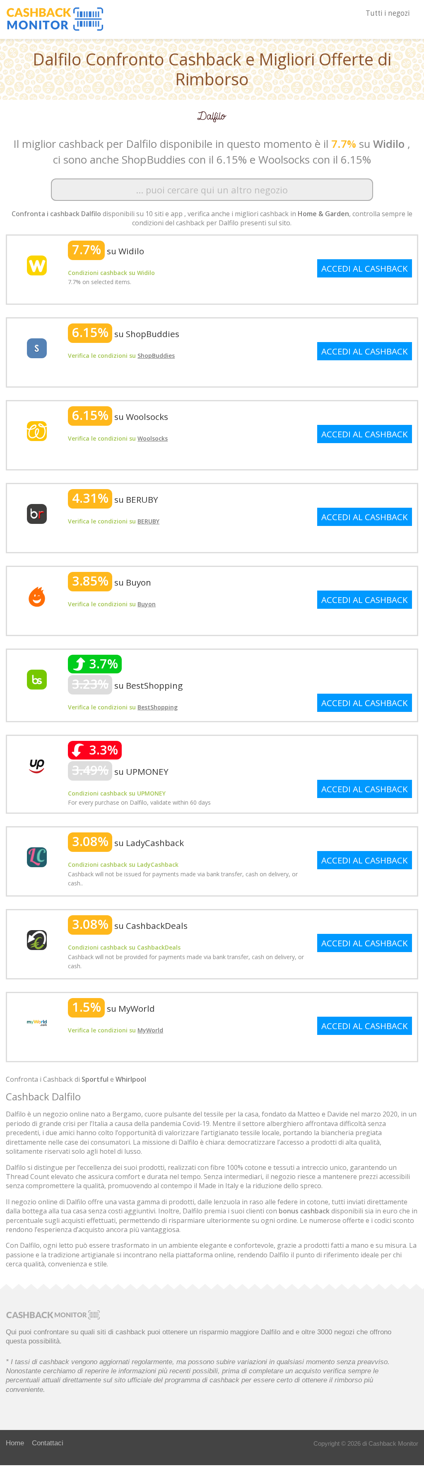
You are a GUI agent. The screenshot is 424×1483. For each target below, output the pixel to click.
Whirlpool (131, 1079)
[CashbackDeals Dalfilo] (37, 939)
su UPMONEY (120, 771)
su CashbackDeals (130, 925)
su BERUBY (115, 499)
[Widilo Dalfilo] (37, 264)
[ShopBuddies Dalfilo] (37, 347)
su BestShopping (127, 685)
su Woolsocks (120, 416)
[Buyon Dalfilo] (37, 595)
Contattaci (47, 1443)
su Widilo (108, 251)
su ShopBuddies (125, 334)
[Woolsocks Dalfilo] (37, 430)
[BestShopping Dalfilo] (37, 678)
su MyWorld (113, 1008)
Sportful (95, 1079)
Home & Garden (323, 213)
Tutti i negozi (388, 13)
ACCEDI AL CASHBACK (364, 268)
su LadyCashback (128, 843)
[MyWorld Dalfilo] (37, 1022)
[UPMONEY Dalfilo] (37, 764)
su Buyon (111, 582)
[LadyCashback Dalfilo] (37, 856)
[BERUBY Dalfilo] (37, 513)
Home (15, 1443)
